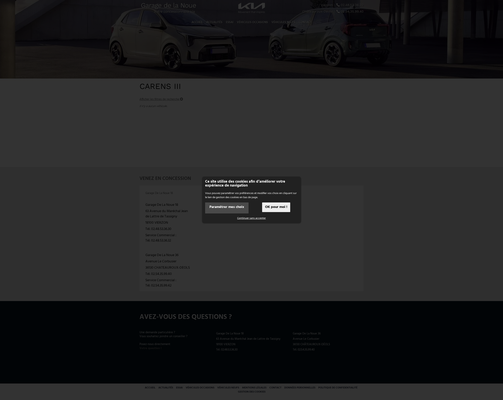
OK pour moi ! (276, 207)
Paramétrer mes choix (226, 207)
